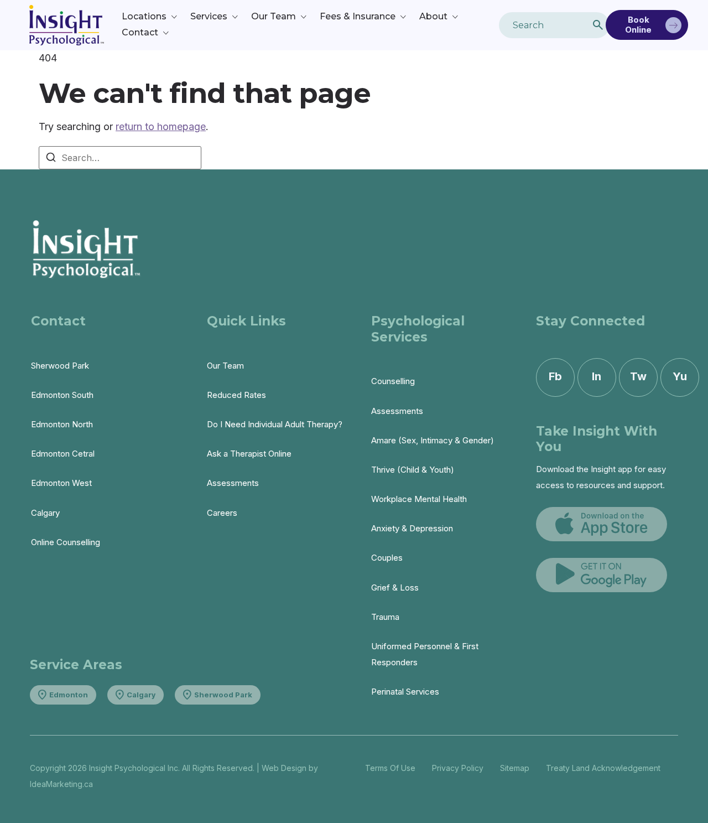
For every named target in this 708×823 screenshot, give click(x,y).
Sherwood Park (60, 365)
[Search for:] (120, 157)
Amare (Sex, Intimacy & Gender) (432, 440)
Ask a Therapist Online (249, 453)
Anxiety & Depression (412, 528)
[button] (150, 17)
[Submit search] (598, 24)
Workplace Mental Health (419, 499)
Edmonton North (62, 424)
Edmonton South (62, 395)
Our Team (225, 365)
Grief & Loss (395, 587)
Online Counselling (65, 542)
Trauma (385, 617)
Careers (222, 513)
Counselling (393, 381)
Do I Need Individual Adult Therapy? (274, 424)
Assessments (233, 483)
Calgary (45, 513)
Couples (387, 557)
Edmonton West (61, 483)
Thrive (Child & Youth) (412, 469)
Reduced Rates (236, 395)
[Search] (51, 158)
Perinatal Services (405, 691)
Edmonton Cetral (63, 453)
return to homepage (161, 126)
